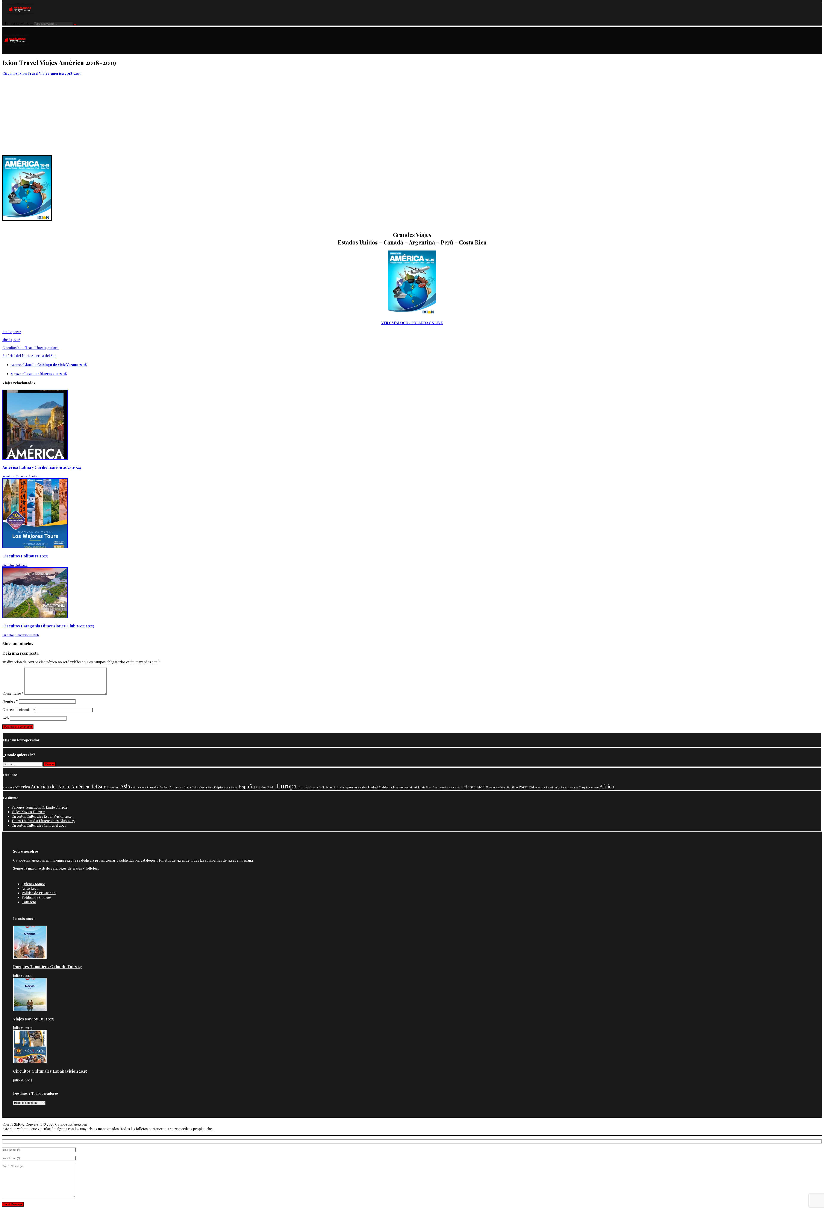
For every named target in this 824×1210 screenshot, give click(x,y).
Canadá (152, 787)
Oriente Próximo (497, 787)
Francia (303, 787)
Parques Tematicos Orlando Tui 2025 (40, 807)
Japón (349, 787)
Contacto (29, 902)
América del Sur (43, 355)
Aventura (8, 476)
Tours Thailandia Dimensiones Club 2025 (43, 820)
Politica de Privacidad (39, 893)
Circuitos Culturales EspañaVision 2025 (42, 816)
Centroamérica (180, 787)
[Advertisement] (412, 123)
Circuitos (9, 347)
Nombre (10, 701)
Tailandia (573, 787)
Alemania (8, 787)
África (607, 786)
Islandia (331, 787)
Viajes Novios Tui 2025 (28, 811)
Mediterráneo (430, 787)
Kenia (356, 787)
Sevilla (545, 787)
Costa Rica (206, 787)
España (246, 786)
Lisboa (363, 787)
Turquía (583, 787)
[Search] (75, 24)
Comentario (13, 693)
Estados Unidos (266, 787)
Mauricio (415, 787)
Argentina (113, 787)
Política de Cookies (36, 897)
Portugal (526, 786)
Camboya (141, 787)
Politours (21, 565)
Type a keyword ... (19, 23)
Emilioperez (11, 331)
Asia (125, 786)
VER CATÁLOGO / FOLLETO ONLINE (412, 322)
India (322, 787)
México (444, 787)
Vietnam (594, 787)
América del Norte (16, 355)
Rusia (538, 787)
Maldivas (385, 787)
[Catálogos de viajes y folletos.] (15, 51)
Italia (340, 787)
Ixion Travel (26, 347)
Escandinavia (231, 787)
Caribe (163, 787)
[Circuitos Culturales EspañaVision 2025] (30, 1062)
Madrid (373, 787)
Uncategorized (47, 347)
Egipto (218, 787)
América (22, 786)
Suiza (564, 787)
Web (5, 718)
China (195, 787)
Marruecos (401, 787)
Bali (133, 787)
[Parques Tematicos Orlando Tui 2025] (30, 957)
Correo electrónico (18, 709)
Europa (287, 786)
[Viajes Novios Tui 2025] (30, 1010)
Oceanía (454, 787)
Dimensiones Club (27, 635)
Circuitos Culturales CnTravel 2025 (39, 825)
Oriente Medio (474, 786)
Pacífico (512, 787)
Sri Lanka (555, 787)
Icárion (33, 476)
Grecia (313, 787)
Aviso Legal (30, 888)
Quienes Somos (33, 884)
